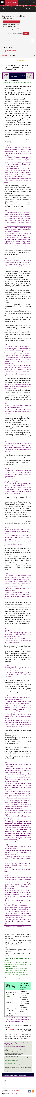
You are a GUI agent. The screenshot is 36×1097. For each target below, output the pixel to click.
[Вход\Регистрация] (30, 2)
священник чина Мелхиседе (15, 42)
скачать (11, 1029)
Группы (17, 9)
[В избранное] (5, 1080)
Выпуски (6, 9)
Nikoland (14, 1093)
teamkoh (10, 1071)
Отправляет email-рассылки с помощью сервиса (18, 5)
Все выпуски (20, 60)
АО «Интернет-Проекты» (11, 1091)
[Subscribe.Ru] (11, 2)
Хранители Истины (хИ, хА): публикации (14, 17)
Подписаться (11, 22)
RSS (18, 28)
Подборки (29, 9)
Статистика (7, 47)
